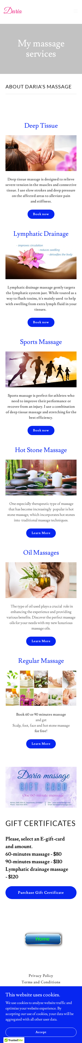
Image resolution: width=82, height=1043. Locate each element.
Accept (41, 1032)
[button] (75, 11)
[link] (13, 11)
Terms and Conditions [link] (41, 982)
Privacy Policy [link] (41, 975)
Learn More (41, 533)
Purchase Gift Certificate (41, 892)
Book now (41, 214)
